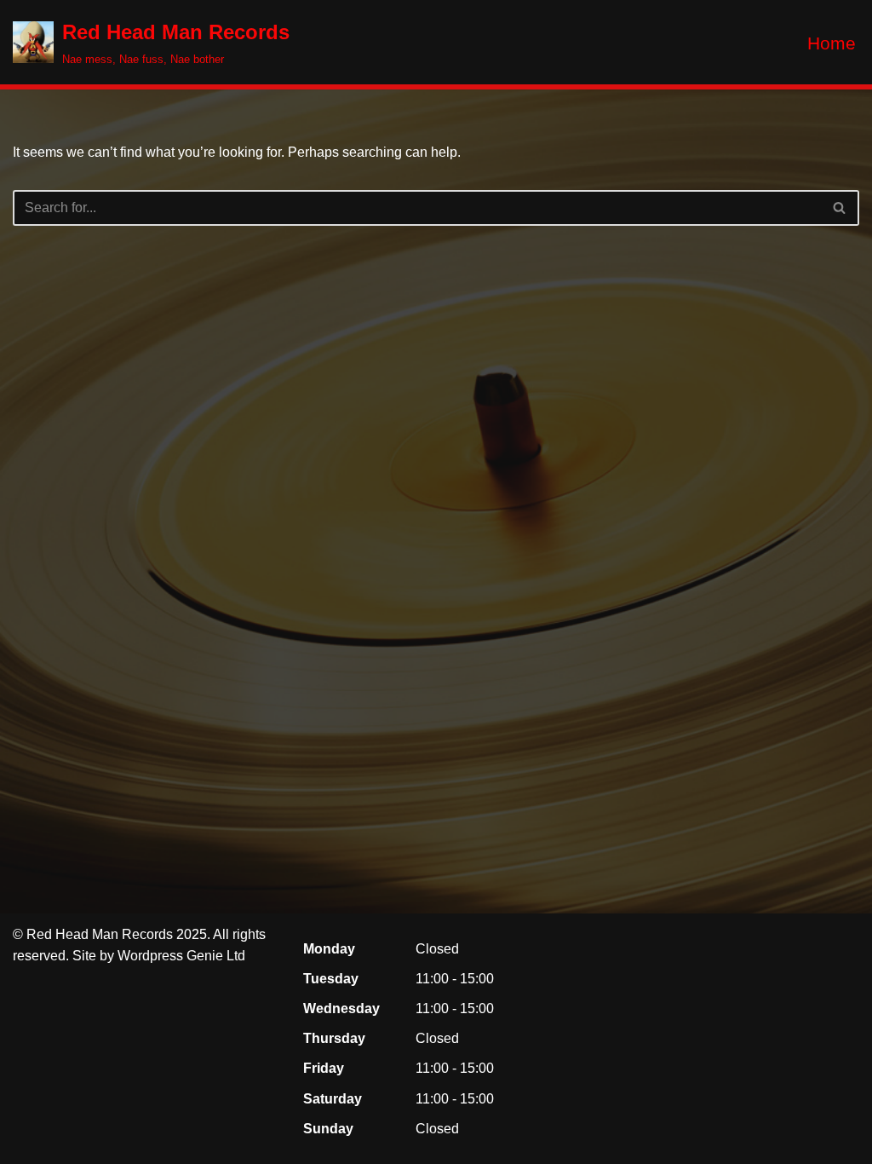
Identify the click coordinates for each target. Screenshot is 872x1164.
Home (831, 43)
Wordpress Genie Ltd (181, 955)
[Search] (840, 208)
